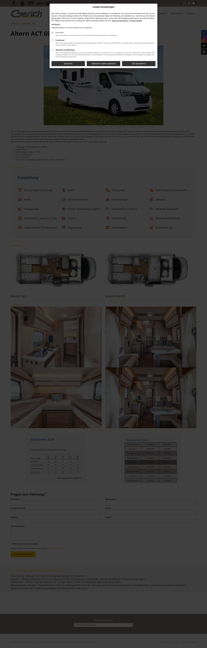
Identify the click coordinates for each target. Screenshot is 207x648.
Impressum (56, 24)
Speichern (68, 64)
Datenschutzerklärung (120, 21)
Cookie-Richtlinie (135, 21)
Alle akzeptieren (139, 64)
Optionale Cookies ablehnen (103, 64)
